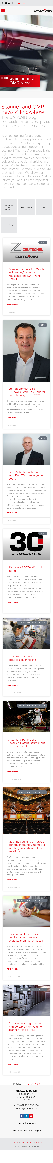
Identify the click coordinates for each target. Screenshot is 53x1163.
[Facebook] (22, 1116)
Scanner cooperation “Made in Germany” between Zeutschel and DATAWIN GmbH (26, 274)
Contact (14, 1142)
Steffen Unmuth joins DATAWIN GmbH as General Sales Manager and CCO (26, 392)
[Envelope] (31, 1116)
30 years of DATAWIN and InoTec (25, 569)
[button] (3, 10)
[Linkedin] (26, 1116)
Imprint (39, 1142)
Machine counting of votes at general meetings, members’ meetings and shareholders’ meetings (27, 846)
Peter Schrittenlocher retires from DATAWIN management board (26, 475)
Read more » (12, 304)
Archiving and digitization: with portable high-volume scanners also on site (25, 1027)
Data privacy (27, 1142)
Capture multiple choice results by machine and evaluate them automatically (26, 937)
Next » (38, 1083)
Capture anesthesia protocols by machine (22, 658)
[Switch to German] (18, 3)
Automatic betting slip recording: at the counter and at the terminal (27, 743)
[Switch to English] (24, 3)
